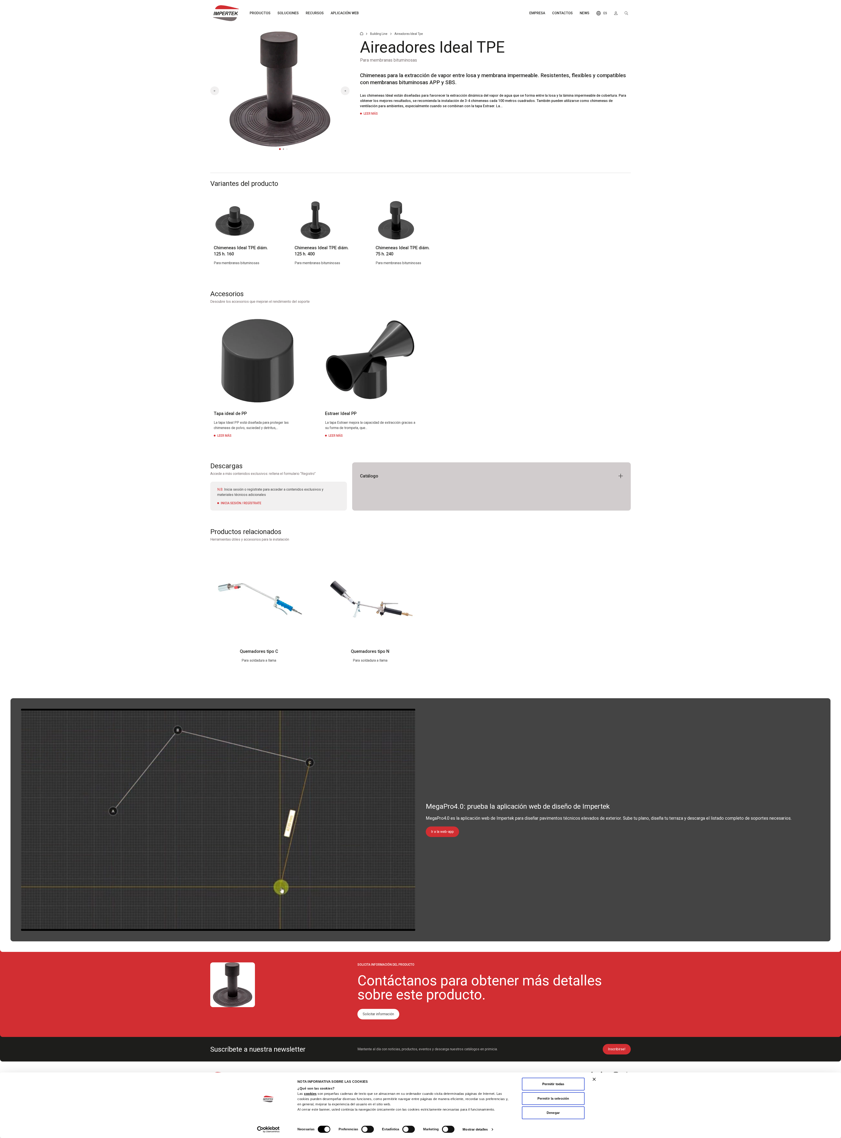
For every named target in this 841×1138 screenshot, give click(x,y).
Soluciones (288, 13)
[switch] (367, 1129)
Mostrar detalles (475, 1129)
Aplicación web (345, 13)
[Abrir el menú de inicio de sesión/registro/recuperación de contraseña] (616, 13)
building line (378, 34)
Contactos (562, 13)
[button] (214, 90)
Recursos (315, 13)
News (584, 13)
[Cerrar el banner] (594, 1079)
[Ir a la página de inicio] (226, 13)
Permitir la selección (553, 1098)
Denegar (553, 1113)
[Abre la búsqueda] (626, 13)
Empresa (537, 13)
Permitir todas (553, 1084)
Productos (260, 13)
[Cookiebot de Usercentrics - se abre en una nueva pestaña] (268, 1129)
